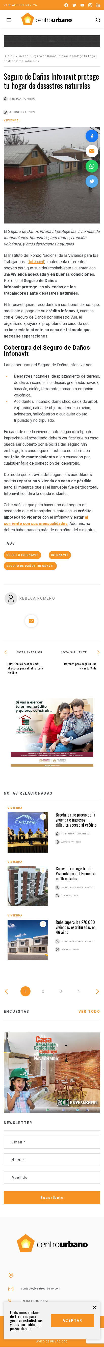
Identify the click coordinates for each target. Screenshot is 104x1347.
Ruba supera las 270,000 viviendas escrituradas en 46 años (75, 927)
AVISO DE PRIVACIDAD (52, 1341)
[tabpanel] (52, 887)
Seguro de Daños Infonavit (30, 566)
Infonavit (36, 261)
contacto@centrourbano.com (40, 1288)
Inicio (8, 56)
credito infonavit (22, 555)
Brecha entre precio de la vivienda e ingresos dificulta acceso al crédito (76, 820)
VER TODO (89, 1011)
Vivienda (22, 56)
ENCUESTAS (16, 1011)
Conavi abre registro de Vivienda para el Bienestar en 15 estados (76, 873)
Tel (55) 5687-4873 (34, 1301)
